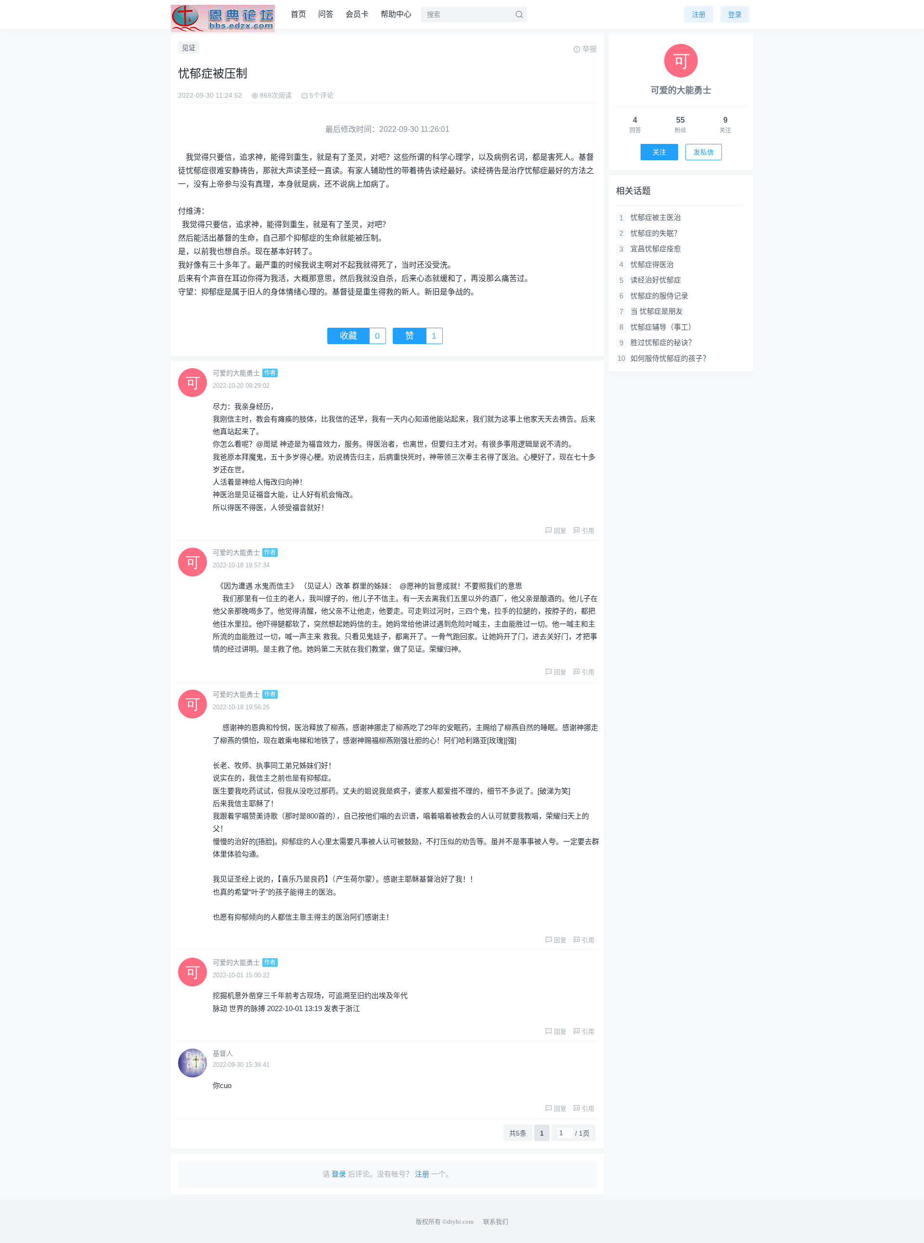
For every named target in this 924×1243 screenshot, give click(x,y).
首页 (298, 14)
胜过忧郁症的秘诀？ (662, 342)
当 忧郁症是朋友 (656, 311)
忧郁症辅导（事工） (662, 327)
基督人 (223, 1053)
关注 (659, 152)
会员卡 (357, 14)
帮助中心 (396, 14)
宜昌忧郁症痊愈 (655, 248)
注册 (699, 14)
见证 (188, 47)
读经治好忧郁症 (655, 280)
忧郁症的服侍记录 (659, 296)
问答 (326, 14)
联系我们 (495, 1221)
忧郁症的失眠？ (655, 233)
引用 (588, 530)
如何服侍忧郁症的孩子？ (670, 358)
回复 (560, 530)
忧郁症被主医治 (655, 217)
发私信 (703, 152)
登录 (735, 14)
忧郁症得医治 (652, 264)
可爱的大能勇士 (236, 373)
